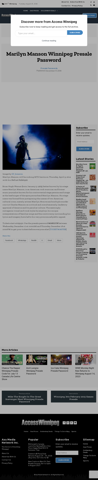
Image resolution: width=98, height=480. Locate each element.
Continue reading (49, 41)
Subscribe (75, 33)
